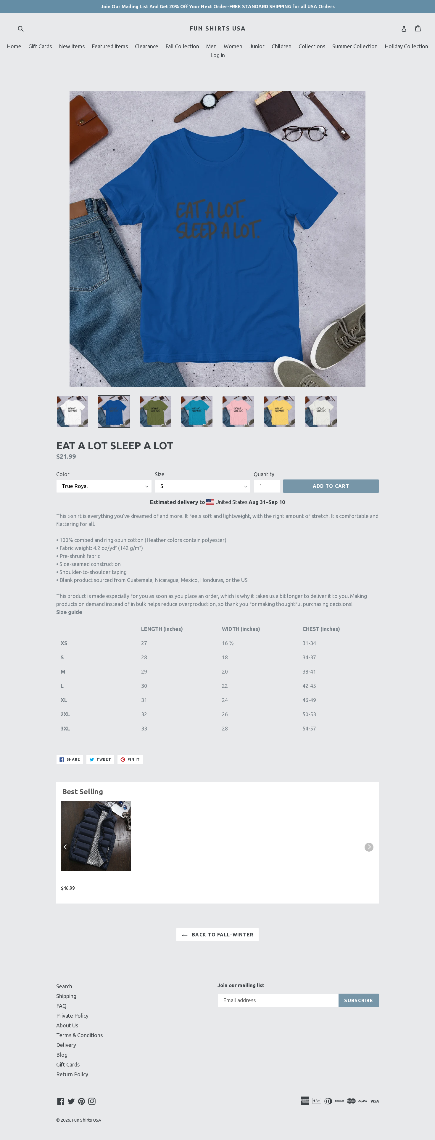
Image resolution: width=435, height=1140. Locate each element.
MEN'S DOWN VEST (85, 881)
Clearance (146, 46)
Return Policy (72, 1074)
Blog (61, 1055)
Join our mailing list (241, 985)
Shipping (66, 996)
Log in (217, 55)
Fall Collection (182, 46)
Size (160, 474)
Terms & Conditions (79, 1035)
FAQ (61, 1006)
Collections (312, 46)
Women (233, 46)
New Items (72, 46)
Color (63, 474)
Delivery (66, 1045)
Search (64, 986)
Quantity (264, 474)
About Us (67, 1025)
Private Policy (72, 1016)
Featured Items (110, 46)
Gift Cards (40, 46)
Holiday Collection (406, 46)
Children (281, 46)
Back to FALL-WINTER (222, 934)
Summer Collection (355, 46)
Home (14, 46)
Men (211, 46)
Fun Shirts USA (217, 28)
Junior (257, 46)
